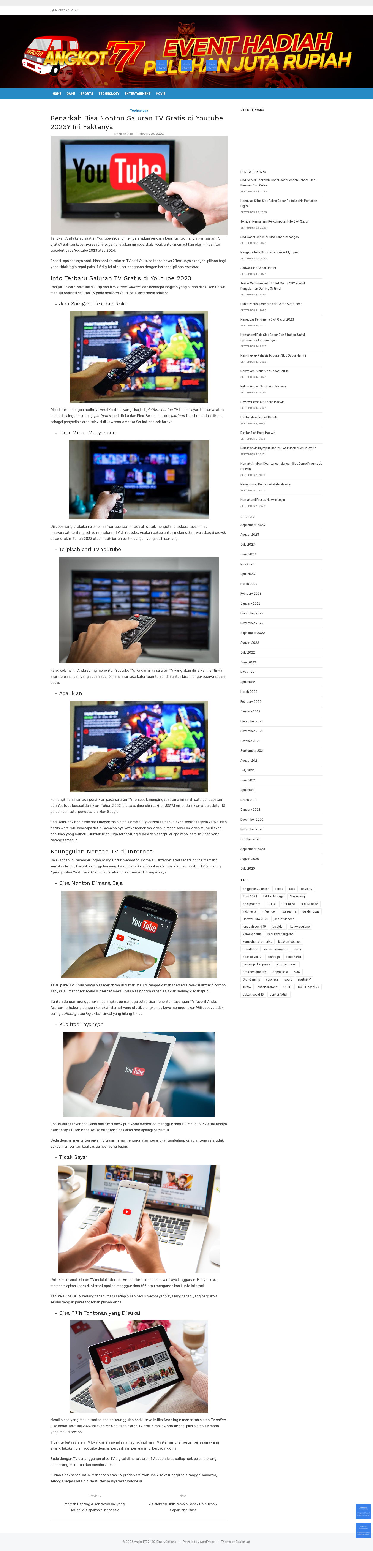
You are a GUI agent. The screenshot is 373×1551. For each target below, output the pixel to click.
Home (57, 94)
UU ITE (287, 987)
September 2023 (252, 525)
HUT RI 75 (288, 904)
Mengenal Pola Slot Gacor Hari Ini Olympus (269, 252)
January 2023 (250, 603)
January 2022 (250, 711)
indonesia (249, 911)
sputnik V (304, 979)
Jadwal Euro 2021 (255, 919)
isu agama (289, 911)
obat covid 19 (252, 957)
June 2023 (248, 554)
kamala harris (252, 934)
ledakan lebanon (289, 942)
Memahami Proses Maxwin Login (262, 500)
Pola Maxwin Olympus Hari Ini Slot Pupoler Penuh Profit (278, 448)
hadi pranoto (252, 904)
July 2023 (247, 544)
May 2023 (247, 564)
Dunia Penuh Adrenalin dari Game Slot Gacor (271, 304)
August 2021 (249, 761)
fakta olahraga (273, 896)
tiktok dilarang (267, 987)
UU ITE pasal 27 (308, 987)
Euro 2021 (250, 896)
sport (288, 979)
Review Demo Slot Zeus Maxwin (262, 402)
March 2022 (248, 692)
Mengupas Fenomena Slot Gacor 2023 (267, 319)
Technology (108, 94)
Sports (86, 94)
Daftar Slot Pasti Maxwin (257, 433)
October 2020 (250, 839)
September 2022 (252, 633)
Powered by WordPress (199, 1542)
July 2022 (247, 652)
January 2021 (250, 810)
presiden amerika (255, 972)
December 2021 (251, 721)
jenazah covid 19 (254, 927)
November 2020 (251, 829)
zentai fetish (279, 995)
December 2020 (251, 819)
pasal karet (293, 957)
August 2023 (249, 535)
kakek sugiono (300, 927)
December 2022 (251, 613)
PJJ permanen (287, 964)
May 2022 (247, 672)
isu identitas (310, 911)
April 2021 (247, 790)
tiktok (247, 987)
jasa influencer (284, 919)
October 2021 (250, 741)
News (297, 949)
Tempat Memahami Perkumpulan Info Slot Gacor (274, 221)
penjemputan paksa (256, 964)
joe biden (278, 927)
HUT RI (271, 904)
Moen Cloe (126, 134)
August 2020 (249, 859)
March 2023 (248, 584)
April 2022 (247, 682)
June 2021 (247, 780)
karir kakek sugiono (280, 934)
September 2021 (252, 751)
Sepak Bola (280, 972)
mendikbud (250, 949)
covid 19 (307, 889)
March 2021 (248, 800)
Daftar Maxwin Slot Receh (258, 417)
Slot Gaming (251, 979)
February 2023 (250, 593)
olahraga (274, 957)
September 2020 (252, 849)
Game (70, 94)
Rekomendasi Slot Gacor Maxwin (263, 386)
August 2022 (249, 643)
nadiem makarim (276, 949)
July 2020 (247, 868)
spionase (272, 979)
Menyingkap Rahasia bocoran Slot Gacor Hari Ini (273, 355)
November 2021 (251, 731)
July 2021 (247, 770)
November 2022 (251, 623)
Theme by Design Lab (236, 1542)
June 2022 (248, 662)
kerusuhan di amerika (257, 942)
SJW (297, 972)
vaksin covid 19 (253, 995)
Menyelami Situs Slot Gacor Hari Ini (264, 371)
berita (279, 889)
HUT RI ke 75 (309, 904)
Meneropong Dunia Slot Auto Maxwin (265, 484)
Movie (160, 94)
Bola (292, 889)
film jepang (297, 896)
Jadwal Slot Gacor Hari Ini (258, 268)
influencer (269, 911)
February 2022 (250, 702)
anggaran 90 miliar (256, 889)
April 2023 (247, 574)
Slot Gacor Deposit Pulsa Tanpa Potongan (269, 237)
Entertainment (138, 94)
